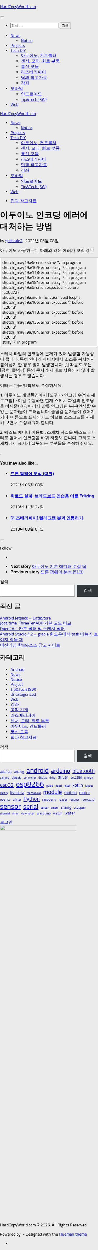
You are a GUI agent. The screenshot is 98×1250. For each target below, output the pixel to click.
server (45, 807)
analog (19, 772)
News (15, 35)
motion (70, 792)
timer (15, 813)
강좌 (25, 82)
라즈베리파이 (33, 71)
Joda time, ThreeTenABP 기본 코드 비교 (35, 623)
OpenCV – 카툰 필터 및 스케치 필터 (32, 628)
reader (63, 799)
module (52, 792)
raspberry (49, 799)
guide (49, 785)
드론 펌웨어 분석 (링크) (32, 473)
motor (84, 792)
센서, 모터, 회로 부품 (40, 60)
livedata (17, 792)
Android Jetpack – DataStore (25, 618)
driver (63, 777)
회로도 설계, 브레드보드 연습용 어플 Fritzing (52, 496)
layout (89, 785)
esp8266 (30, 784)
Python (32, 799)
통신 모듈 (30, 66)
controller (30, 777)
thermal (5, 813)
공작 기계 (19, 709)
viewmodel (27, 813)
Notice (26, 40)
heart (58, 785)
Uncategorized (23, 694)
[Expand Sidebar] (2, 540)
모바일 (16, 88)
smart (54, 807)
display (42, 777)
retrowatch (88, 799)
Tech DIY (18, 50)
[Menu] (2, 17)
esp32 (7, 785)
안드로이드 (31, 93)
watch (57, 813)
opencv (5, 799)
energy (88, 777)
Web (14, 104)
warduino (44, 813)
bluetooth (83, 771)
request (74, 799)
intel (67, 785)
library (4, 793)
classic (16, 777)
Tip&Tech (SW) (34, 99)
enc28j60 (76, 777)
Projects (17, 45)
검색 (4, 581)
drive (52, 777)
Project (16, 684)
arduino (60, 770)
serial (30, 806)
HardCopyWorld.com (18, 6)
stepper (79, 807)
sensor (10, 806)
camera (4, 777)
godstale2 (13, 240)
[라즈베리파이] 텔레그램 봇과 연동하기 (46, 518)
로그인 (6, 822)
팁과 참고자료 (34, 77)
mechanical (34, 793)
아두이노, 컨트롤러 (38, 55)
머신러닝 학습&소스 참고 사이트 (30, 645)
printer (17, 799)
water (70, 813)
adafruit (6, 772)
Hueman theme (73, 1234)
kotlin (77, 785)
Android (17, 669)
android (37, 770)
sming (66, 807)
